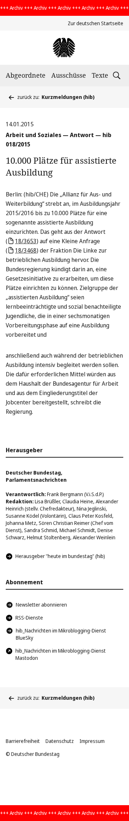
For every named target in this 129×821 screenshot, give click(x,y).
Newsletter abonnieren (41, 604)
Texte (100, 75)
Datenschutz (60, 741)
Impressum (92, 741)
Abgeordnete (26, 75)
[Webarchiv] (64, 48)
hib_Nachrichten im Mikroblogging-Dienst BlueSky (61, 634)
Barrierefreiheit (23, 741)
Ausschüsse (68, 75)
